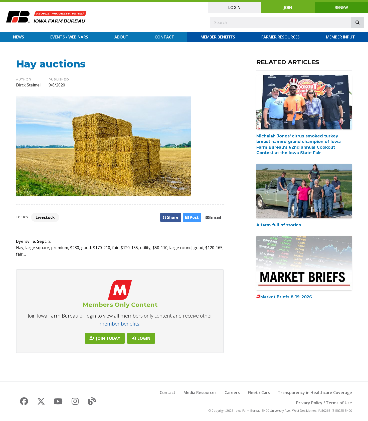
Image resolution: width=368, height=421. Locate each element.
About (121, 37)
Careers (232, 392)
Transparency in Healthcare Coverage (315, 392)
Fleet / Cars (259, 392)
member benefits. (120, 323)
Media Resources (200, 392)
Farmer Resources (280, 37)
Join (288, 7)
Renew (341, 7)
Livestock (45, 217)
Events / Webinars (69, 37)
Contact (164, 37)
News (18, 37)
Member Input (340, 37)
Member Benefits (218, 37)
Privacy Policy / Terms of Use (324, 403)
